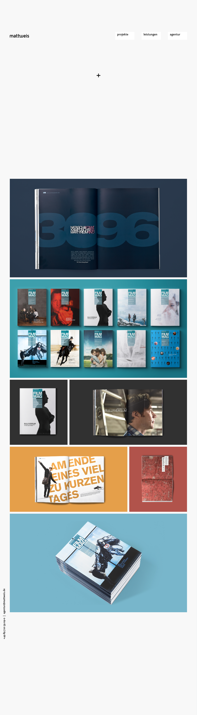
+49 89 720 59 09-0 (4, 628)
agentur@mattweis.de (4, 601)
